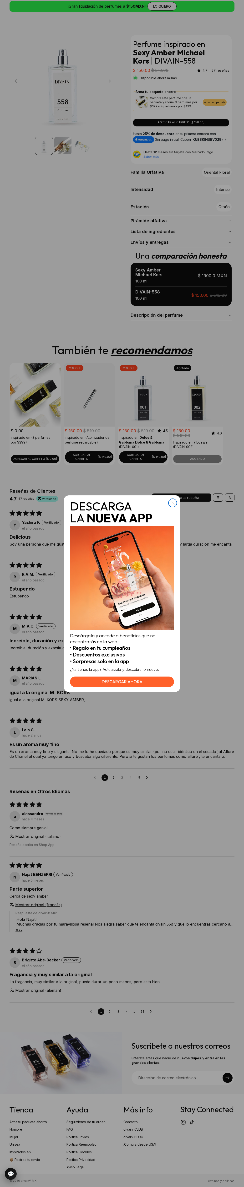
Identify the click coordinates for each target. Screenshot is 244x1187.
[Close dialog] (172, 503)
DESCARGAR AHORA (122, 681)
